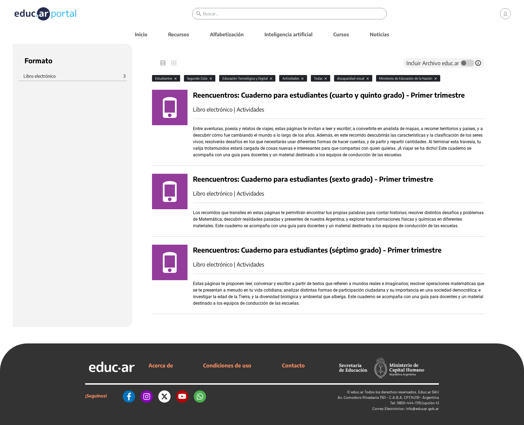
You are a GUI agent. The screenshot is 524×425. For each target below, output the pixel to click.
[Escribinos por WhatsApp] (200, 396)
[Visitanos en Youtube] (182, 396)
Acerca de (160, 365)
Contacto (293, 365)
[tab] (162, 63)
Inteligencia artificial (288, 34)
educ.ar (357, 392)
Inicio (141, 34)
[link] (505, 13)
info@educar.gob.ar (422, 408)
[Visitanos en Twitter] (164, 396)
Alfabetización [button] (227, 34)
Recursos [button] (178, 34)
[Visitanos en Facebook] (129, 396)
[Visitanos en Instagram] (147, 396)
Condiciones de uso (227, 365)
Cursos (341, 34)
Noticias (379, 34)
